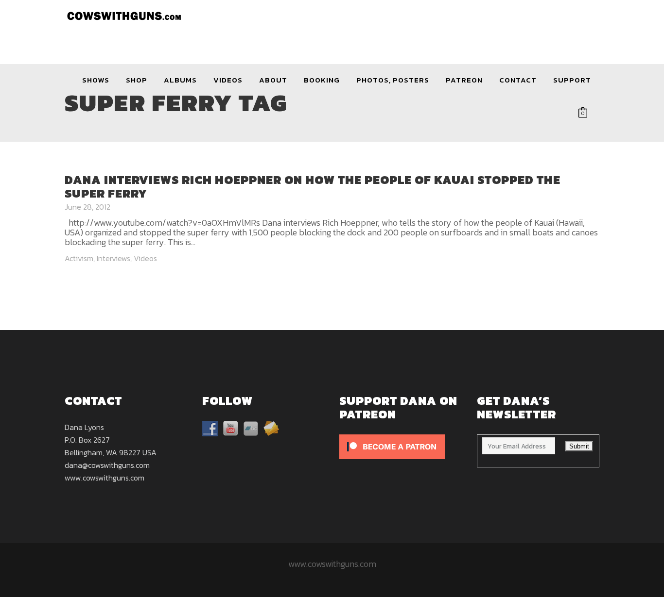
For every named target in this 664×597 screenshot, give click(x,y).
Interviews (113, 258)
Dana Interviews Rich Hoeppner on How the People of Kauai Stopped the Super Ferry (312, 186)
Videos (145, 258)
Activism (79, 258)
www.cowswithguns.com (104, 477)
